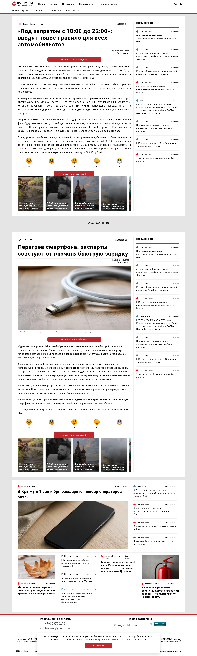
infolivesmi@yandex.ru (55, 628)
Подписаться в (74, 59)
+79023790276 (55, 623)
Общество (144, 49)
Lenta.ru (50, 357)
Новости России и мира (33, 24)
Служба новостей (120, 50)
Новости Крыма (146, 31)
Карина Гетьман (120, 260)
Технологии (28, 240)
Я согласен (98, 645)
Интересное (145, 100)
